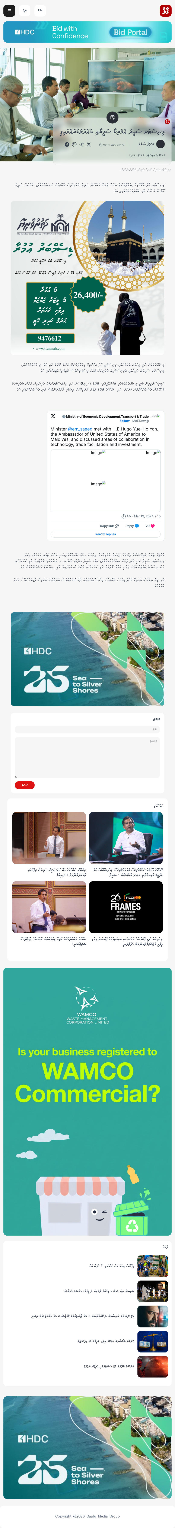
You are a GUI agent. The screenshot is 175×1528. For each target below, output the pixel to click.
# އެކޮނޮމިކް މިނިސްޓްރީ (155, 155)
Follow (125, 421)
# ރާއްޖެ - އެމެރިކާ (136, 155)
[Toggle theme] (25, 11)
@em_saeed (80, 429)
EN (40, 10)
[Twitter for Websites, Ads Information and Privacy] (123, 516)
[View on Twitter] (53, 419)
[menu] (9, 11)
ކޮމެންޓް (25, 785)
